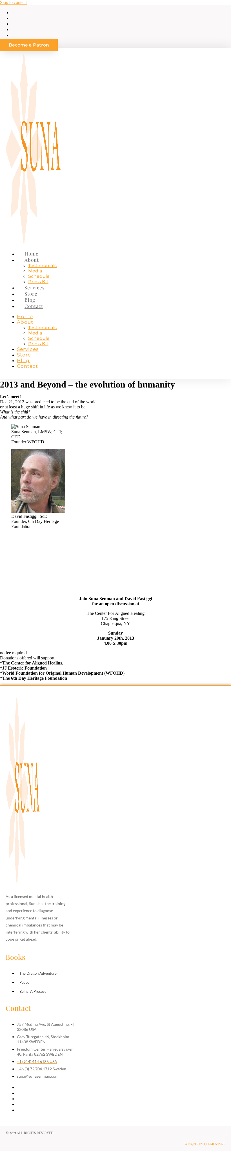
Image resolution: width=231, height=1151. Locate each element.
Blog (30, 300)
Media (35, 271)
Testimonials (42, 265)
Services (35, 287)
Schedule (39, 276)
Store (31, 293)
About (32, 260)
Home (32, 253)
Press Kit (38, 281)
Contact (34, 306)
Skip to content (13, 2)
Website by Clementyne (205, 1144)
